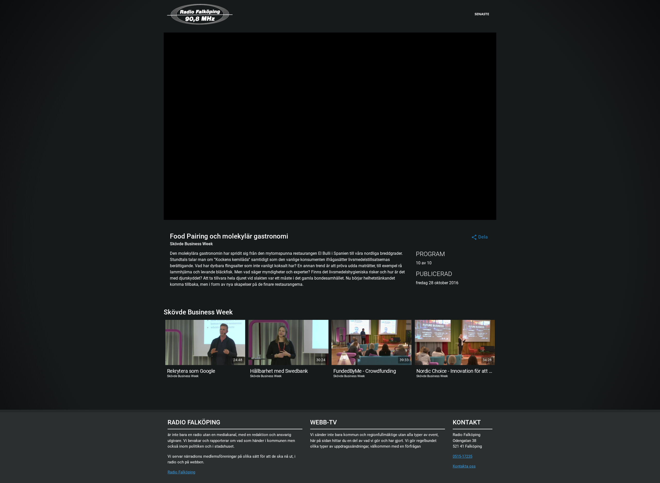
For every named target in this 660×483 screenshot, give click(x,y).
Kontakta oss (464, 466)
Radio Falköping (181, 472)
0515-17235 (462, 456)
